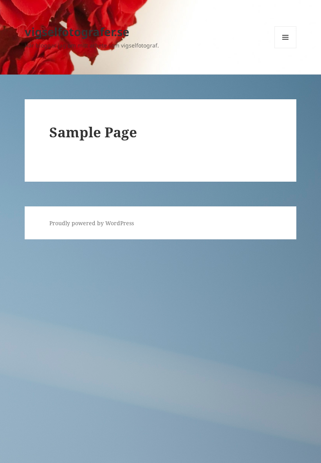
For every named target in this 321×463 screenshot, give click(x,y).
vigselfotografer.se (77, 31)
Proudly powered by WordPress (91, 223)
